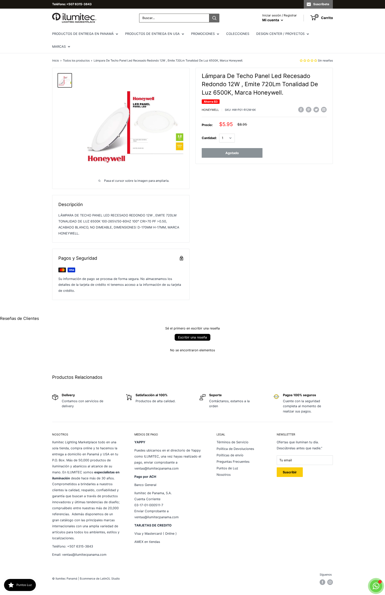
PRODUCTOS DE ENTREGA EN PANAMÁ (83, 34)
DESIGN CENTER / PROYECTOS (280, 34)
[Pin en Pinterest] (308, 110)
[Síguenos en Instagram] (330, 582)
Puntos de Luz (227, 468)
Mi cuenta (271, 20)
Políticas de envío (230, 455)
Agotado (232, 153)
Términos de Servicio (232, 442)
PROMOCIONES (203, 34)
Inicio (55, 60)
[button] (308, 60)
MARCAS (59, 46)
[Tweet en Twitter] (316, 110)
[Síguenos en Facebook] (322, 582)
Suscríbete (321, 4)
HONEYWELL (210, 109)
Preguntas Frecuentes (233, 462)
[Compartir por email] (324, 110)
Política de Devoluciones (235, 449)
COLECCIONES (237, 34)
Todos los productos (76, 60)
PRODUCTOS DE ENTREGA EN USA (152, 34)
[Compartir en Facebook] (301, 110)
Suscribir (290, 472)
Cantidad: (209, 138)
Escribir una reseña (192, 337)
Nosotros (224, 475)
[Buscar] (214, 18)
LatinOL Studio (110, 578)
